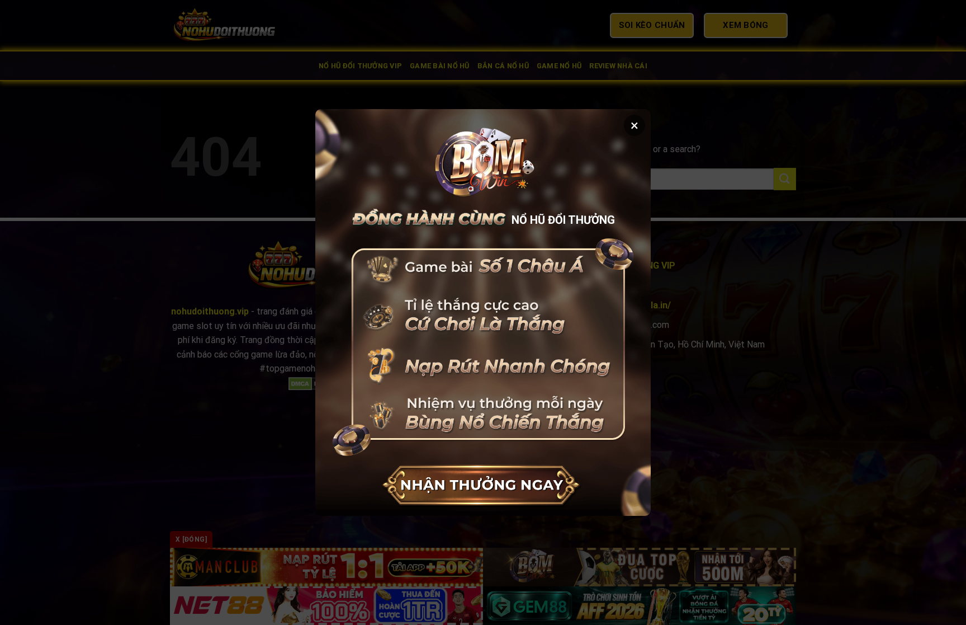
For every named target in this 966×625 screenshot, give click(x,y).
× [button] (634, 125)
